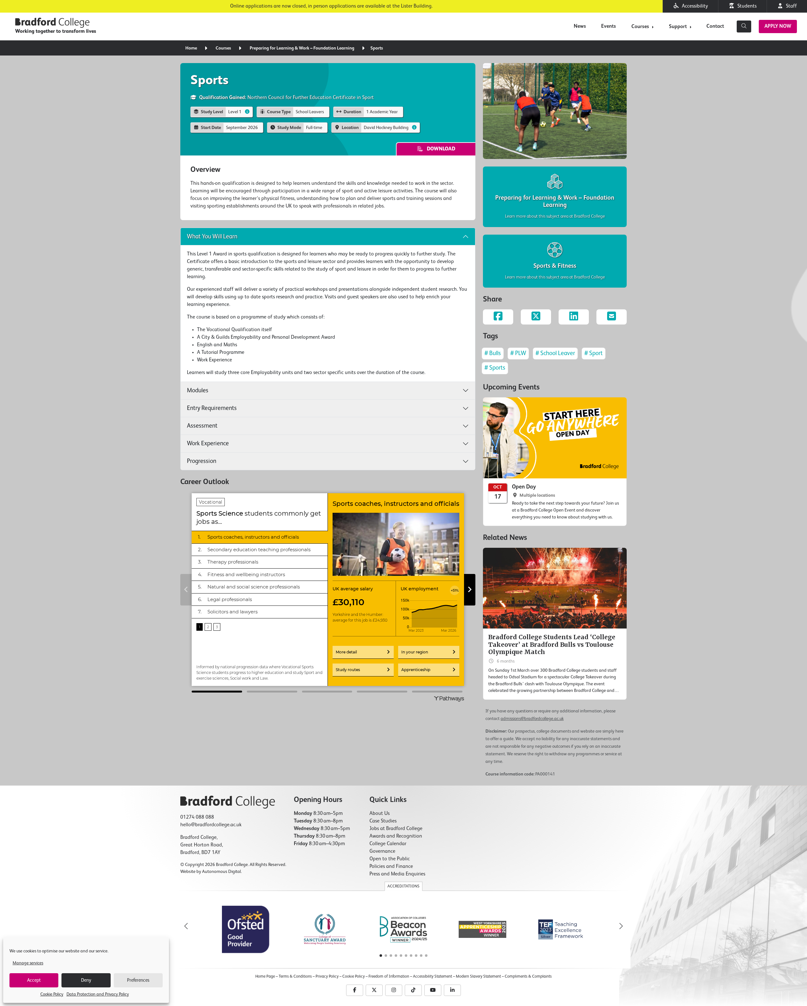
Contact (715, 26)
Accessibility (693, 6)
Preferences (138, 980)
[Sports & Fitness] (555, 261)
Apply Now (777, 26)
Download (439, 149)
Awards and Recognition (395, 836)
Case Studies (383, 821)
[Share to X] (536, 317)
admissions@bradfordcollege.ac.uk (532, 718)
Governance (382, 851)
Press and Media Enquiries (397, 874)
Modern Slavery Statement (478, 976)
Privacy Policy (327, 976)
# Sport (593, 353)
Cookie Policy (51, 994)
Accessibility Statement (432, 976)
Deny (86, 980)
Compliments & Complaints (528, 976)
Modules (197, 391)
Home (191, 48)
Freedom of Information (389, 976)
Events (608, 26)
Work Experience (208, 444)
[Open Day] (555, 461)
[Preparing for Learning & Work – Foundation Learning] (555, 197)
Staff (790, 6)
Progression (201, 461)
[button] (621, 926)
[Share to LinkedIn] (574, 317)
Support (678, 26)
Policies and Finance (391, 866)
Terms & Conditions (295, 976)
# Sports (495, 368)
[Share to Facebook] (498, 317)
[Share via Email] (611, 317)
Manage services (28, 963)
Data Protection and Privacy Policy (98, 994)
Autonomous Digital (221, 871)
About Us (379, 813)
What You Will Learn (212, 237)
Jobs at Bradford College (395, 828)
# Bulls (493, 353)
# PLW (518, 353)
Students (746, 6)
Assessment (202, 426)
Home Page (265, 976)
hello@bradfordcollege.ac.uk (210, 825)
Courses (640, 26)
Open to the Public (389, 859)
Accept (34, 980)
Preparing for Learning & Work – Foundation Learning (302, 48)
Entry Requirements (212, 408)
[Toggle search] (744, 26)
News (580, 26)
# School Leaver (555, 353)
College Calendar (387, 843)
